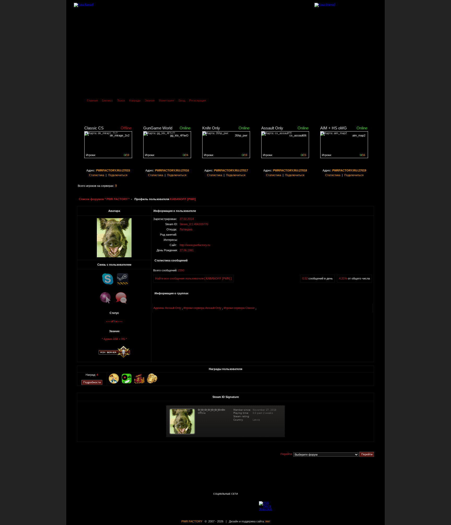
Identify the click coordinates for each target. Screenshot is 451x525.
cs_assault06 (297, 135)
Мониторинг (166, 100)
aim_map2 (358, 135)
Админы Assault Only (167, 307)
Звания (150, 100)
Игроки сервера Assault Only (202, 307)
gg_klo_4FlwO (179, 135)
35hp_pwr (241, 135)
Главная (92, 100)
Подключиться (117, 175)
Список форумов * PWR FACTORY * (104, 199)
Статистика (96, 175)
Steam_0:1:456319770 (194, 224)
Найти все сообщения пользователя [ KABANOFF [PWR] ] (193, 278)
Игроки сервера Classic (239, 307)
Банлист (107, 100)
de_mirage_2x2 (119, 135)
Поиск (121, 100)
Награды (135, 100)
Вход (182, 100)
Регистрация (197, 100)
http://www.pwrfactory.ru (195, 245)
